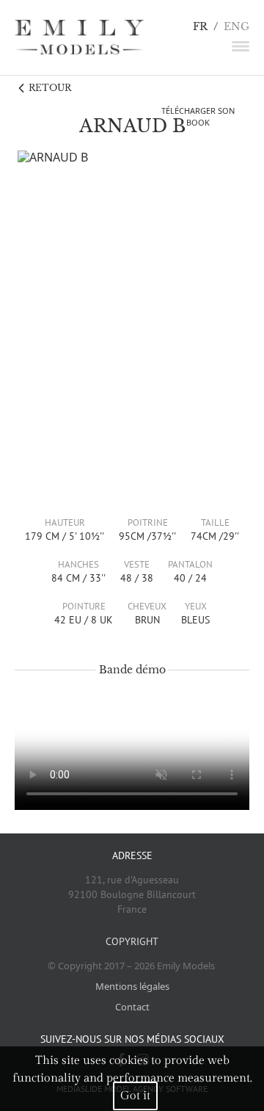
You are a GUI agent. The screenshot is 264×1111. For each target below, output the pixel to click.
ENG (236, 27)
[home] (79, 37)
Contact (132, 1006)
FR (200, 27)
